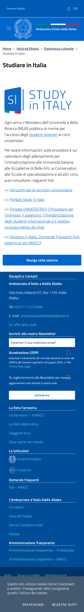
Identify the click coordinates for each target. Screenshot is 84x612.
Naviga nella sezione (42, 260)
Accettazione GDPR (23, 352)
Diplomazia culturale (59, 48)
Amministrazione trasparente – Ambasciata (41, 550)
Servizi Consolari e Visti (26, 525)
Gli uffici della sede (23, 324)
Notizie (14, 534)
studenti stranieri (43, 135)
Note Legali (24, 366)
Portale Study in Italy (27, 199)
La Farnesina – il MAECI (26, 415)
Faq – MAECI (18, 487)
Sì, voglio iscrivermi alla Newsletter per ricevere (40, 377)
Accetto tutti (64, 604)
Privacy (13, 366)
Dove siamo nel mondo (26, 442)
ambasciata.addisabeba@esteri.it (44, 315)
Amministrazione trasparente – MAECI (38, 559)
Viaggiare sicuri (20, 433)
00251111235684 (29, 306)
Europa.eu (23, 469)
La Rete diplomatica (24, 424)
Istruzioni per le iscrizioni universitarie (41, 190)
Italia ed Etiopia (28, 48)
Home (7, 48)
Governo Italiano (16, 8)
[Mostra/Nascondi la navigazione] (9, 28)
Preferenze (33, 604)
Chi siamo (16, 507)
